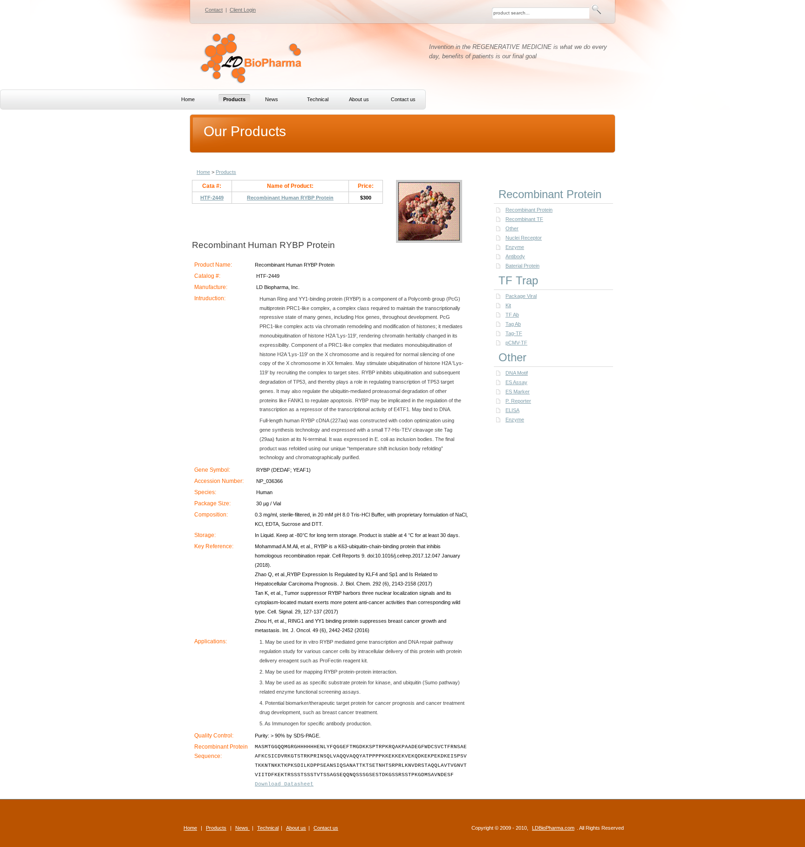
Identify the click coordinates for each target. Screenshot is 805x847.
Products (226, 172)
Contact (214, 10)
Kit (508, 305)
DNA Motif (516, 373)
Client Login (243, 10)
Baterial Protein (522, 266)
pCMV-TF (516, 342)
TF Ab (512, 314)
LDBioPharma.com (553, 828)
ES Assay (516, 382)
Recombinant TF (524, 219)
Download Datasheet (284, 784)
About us (296, 828)
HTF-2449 (212, 197)
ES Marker (517, 391)
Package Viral (521, 296)
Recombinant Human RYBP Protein (290, 197)
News (242, 828)
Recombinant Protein (529, 210)
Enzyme (514, 247)
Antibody (515, 256)
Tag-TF (513, 333)
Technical (268, 828)
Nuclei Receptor (523, 238)
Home (203, 172)
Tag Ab (513, 324)
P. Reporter (518, 401)
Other (511, 228)
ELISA (512, 410)
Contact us (326, 828)
